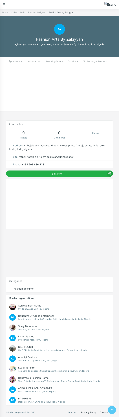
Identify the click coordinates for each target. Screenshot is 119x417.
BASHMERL (24, 398)
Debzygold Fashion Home (33, 377)
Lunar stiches (26, 336)
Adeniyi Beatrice (27, 357)
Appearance (16, 61)
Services (73, 61)
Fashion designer (36, 12)
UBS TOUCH (25, 346)
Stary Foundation (28, 326)
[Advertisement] (59, 89)
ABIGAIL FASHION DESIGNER (35, 388)
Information (34, 61)
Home (5, 12)
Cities (14, 12)
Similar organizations (95, 61)
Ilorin (22, 12)
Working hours (54, 61)
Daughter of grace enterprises (36, 315)
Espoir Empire (26, 367)
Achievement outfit (29, 305)
